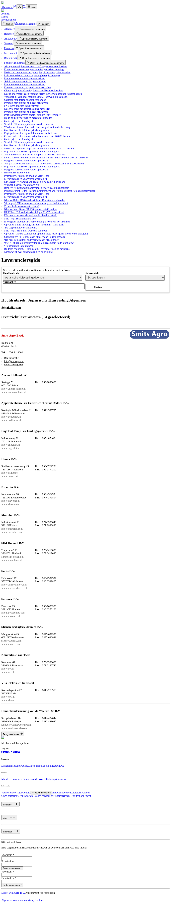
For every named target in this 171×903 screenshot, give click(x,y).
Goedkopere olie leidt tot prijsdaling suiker (26, 130)
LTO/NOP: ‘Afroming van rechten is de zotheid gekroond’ (35, 181)
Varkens (8, 43)
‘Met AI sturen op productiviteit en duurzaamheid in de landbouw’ (39, 242)
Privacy (31, 900)
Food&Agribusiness (14, 62)
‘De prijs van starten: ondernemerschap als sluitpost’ (31, 239)
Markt (4, 16)
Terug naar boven (11, 734)
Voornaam (7, 854)
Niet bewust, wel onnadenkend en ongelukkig (28, 251)
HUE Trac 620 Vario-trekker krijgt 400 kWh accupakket (34, 212)
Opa (62, 765)
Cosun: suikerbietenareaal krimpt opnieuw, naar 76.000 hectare (37, 136)
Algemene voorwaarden (14, 900)
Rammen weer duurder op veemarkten (24, 78)
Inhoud (6, 818)
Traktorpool (28, 779)
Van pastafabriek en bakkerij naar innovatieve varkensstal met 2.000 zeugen (44, 163)
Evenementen (8, 19)
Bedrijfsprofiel (11, 358)
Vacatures (73, 792)
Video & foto (35, 765)
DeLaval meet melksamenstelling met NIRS (27, 108)
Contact (26, 792)
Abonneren (7, 7)
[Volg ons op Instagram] (13, 752)
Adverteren (84, 792)
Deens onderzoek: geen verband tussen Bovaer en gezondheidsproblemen (43, 93)
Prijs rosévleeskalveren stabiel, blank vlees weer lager (32, 114)
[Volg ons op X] (8, 752)
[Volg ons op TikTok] (10, 752)
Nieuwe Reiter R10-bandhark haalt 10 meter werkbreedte (34, 200)
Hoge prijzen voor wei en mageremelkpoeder (28, 117)
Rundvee (9, 33)
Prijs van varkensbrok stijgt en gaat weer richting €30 (32, 151)
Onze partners (8, 795)
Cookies (39, 900)
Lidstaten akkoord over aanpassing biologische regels (32, 75)
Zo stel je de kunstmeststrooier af (21, 206)
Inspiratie (7, 804)
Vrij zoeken (9, 281)
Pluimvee (9, 48)
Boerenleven (11, 58)
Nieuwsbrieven (60, 792)
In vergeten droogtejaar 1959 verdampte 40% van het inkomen (37, 221)
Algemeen (9, 29)
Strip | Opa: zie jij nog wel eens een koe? (25, 230)
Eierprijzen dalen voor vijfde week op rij (25, 178)
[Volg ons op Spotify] (18, 752)
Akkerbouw (10, 38)
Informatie (7, 831)
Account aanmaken (41, 792)
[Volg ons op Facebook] (2, 752)
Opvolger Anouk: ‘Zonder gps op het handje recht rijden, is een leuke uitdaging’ (46, 233)
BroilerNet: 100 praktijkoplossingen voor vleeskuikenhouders (36, 187)
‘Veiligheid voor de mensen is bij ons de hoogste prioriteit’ (34, 154)
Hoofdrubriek (11, 273)
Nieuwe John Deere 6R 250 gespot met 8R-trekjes (30, 209)
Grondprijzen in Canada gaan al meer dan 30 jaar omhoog (34, 236)
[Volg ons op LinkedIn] (5, 752)
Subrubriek (92, 273)
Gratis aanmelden (11, 868)
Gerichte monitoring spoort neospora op (25, 99)
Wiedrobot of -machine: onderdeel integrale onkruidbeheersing (37, 127)
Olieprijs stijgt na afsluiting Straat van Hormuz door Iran (33, 90)
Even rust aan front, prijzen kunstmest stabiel (27, 87)
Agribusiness (59, 779)
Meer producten (24, 795)
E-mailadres (8, 861)
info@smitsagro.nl (14, 361)
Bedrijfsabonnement (80, 795)
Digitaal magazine (10, 765)
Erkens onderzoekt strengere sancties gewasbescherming (34, 69)
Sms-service (43, 795)
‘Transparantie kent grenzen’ (19, 245)
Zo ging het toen (51, 765)
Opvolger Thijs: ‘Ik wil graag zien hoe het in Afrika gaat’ (34, 224)
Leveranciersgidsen (59, 795)
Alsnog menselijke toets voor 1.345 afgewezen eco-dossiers (35, 66)
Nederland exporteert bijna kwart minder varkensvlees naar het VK (39, 148)
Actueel (5, 13)
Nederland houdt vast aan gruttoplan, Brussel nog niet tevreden (37, 72)
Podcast (24, 765)
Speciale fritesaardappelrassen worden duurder (28, 124)
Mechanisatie (11, 53)
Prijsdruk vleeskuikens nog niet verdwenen (26, 175)
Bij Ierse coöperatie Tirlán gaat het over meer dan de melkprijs (36, 248)
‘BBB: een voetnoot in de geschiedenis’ (25, 81)
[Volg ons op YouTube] (16, 752)
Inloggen (45, 24)
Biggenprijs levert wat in (17, 172)
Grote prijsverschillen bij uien (19, 121)
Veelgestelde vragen (11, 792)
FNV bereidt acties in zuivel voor (21, 105)
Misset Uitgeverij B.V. (13, 892)
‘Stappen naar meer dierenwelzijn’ (22, 184)
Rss (35, 795)
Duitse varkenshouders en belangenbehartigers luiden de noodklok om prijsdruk (46, 157)
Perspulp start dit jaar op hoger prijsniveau (26, 102)
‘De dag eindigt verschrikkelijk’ (21, 227)
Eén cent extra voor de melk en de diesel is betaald (30, 215)
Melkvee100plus (43, 779)
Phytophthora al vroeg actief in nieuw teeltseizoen (30, 133)
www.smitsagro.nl (13, 364)
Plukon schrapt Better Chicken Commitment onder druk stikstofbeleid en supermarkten (50, 190)
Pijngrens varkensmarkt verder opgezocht (26, 160)
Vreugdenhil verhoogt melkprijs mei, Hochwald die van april (36, 96)
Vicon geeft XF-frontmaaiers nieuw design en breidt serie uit (36, 203)
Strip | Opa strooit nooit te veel (20, 218)
